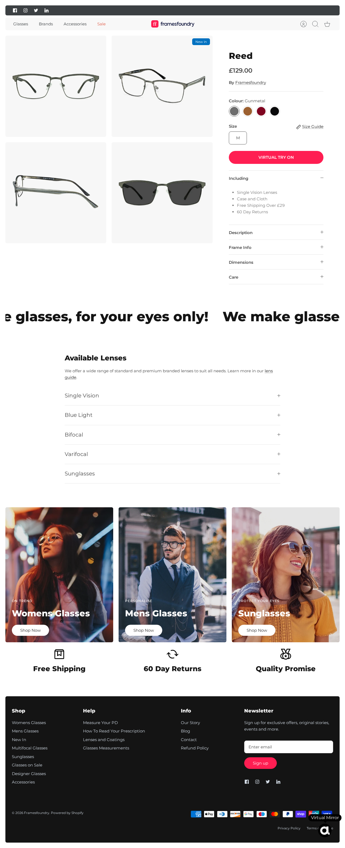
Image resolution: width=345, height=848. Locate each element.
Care (233, 277)
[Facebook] (15, 10)
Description (241, 232)
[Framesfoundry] (172, 24)
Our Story (190, 722)
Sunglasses (80, 473)
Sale (101, 23)
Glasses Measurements (106, 748)
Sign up (260, 763)
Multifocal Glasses (29, 748)
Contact (189, 739)
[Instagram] (25, 10)
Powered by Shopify (67, 813)
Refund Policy (195, 748)
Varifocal (76, 454)
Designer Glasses (29, 773)
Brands (46, 23)
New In (19, 739)
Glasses (20, 23)
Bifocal (74, 434)
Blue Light (78, 415)
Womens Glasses (29, 722)
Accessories (75, 23)
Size (233, 126)
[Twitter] (36, 10)
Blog (185, 731)
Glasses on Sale (27, 765)
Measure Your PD (100, 722)
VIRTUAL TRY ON (276, 157)
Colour (247, 100)
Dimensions (241, 262)
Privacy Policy (289, 828)
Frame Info (240, 247)
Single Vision (82, 395)
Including (238, 178)
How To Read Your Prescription (114, 731)
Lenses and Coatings (104, 739)
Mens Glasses (25, 731)
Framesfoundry (250, 82)
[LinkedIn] (46, 10)
